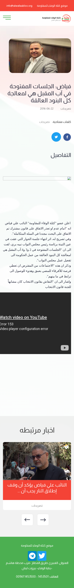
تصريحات (66, 108)
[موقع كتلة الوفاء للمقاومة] (56, 18)
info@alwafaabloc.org (19, 5)
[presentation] (43, 520)
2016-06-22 (46, 108)
